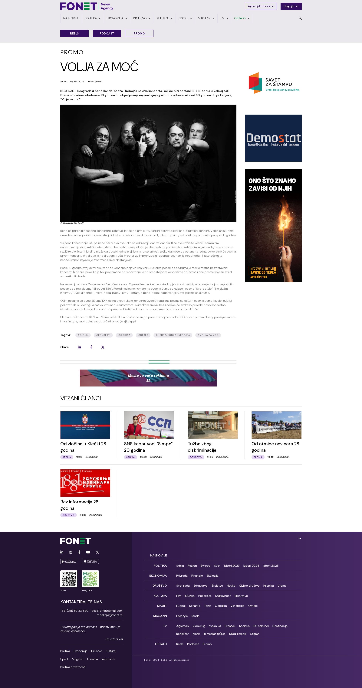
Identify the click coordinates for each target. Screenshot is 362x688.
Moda (195, 616)
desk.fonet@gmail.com (107, 611)
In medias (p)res (214, 634)
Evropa (205, 566)
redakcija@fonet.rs (110, 615)
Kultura (111, 651)
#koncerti (103, 335)
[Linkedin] (61, 552)
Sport (64, 659)
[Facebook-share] (91, 347)
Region (192, 566)
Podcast (107, 33)
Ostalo (253, 606)
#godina (124, 335)
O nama (92, 659)
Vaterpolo (238, 606)
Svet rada (183, 586)
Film (178, 596)
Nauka (231, 586)
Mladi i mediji (237, 634)
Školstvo (217, 586)
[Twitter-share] (103, 347)
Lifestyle (182, 616)
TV (165, 626)
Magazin (77, 659)
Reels (74, 33)
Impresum (108, 659)
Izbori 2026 (271, 566)
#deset (143, 335)
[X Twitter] (97, 552)
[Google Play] (68, 561)
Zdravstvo (200, 586)
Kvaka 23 (215, 626)
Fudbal (181, 606)
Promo (139, 33)
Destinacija (280, 626)
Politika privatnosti (72, 667)
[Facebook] (79, 552)
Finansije (197, 576)
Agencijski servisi (259, 6)
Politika (65, 651)
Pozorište (205, 596)
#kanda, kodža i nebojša (173, 335)
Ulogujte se (291, 6)
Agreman (182, 626)
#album (83, 335)
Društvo (96, 651)
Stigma (254, 634)
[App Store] (90, 561)
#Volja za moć (208, 335)
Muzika (190, 596)
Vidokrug (199, 626)
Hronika (268, 586)
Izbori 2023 (232, 566)
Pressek (230, 626)
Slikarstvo (241, 596)
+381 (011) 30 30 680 (74, 611)
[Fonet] (87, 6)
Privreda (182, 576)
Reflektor (182, 634)
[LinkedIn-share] (79, 347)
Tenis (207, 606)
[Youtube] (88, 552)
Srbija (180, 566)
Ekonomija (80, 651)
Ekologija (213, 576)
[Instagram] (70, 552)
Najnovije (158, 555)
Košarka (194, 606)
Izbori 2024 (251, 566)
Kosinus (244, 626)
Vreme (282, 586)
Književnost (223, 596)
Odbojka (221, 606)
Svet (217, 566)
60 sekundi (261, 626)
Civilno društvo (249, 586)
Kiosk (196, 634)
